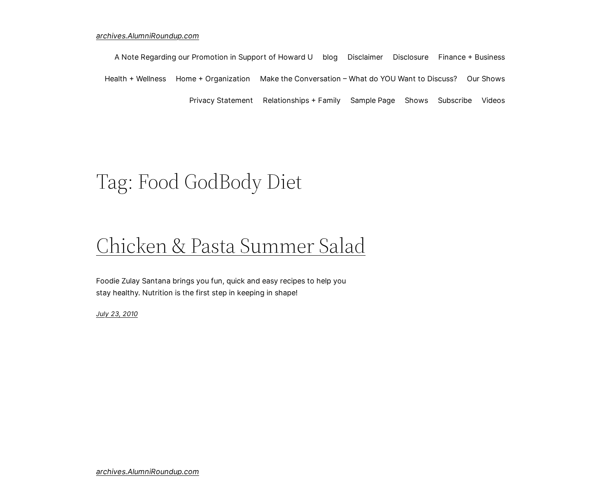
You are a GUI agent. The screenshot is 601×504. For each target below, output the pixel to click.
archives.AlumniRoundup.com (147, 35)
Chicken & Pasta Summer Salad (231, 245)
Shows (416, 100)
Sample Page (372, 100)
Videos (493, 100)
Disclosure (410, 57)
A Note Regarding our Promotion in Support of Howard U (213, 57)
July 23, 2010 (117, 314)
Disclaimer (365, 57)
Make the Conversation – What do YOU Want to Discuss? (358, 78)
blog (330, 57)
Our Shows (486, 78)
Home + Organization (213, 78)
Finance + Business (471, 57)
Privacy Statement (221, 100)
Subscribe (455, 100)
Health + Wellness (135, 78)
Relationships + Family (302, 100)
